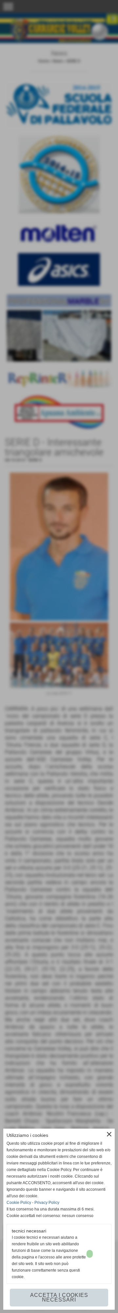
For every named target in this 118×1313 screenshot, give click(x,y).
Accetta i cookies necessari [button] (59, 1297)
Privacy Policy (46, 1202)
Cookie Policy (19, 1202)
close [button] (109, 1134)
